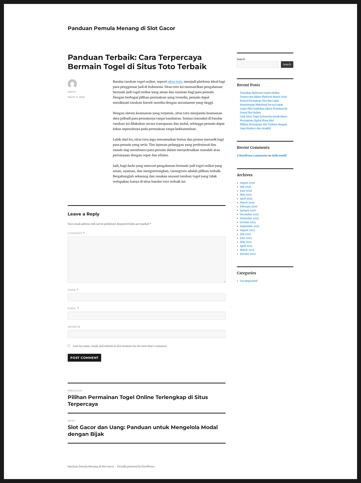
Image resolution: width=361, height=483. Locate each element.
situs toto (175, 81)
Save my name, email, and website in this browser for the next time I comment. (120, 346)
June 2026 (246, 190)
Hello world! (279, 155)
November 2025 (249, 218)
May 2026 (246, 194)
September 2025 (249, 226)
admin (72, 91)
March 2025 (247, 250)
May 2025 (246, 242)
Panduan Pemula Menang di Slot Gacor (121, 28)
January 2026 (248, 210)
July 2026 (245, 186)
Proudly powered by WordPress (136, 466)
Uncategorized (248, 281)
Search (241, 59)
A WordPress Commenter (252, 155)
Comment (76, 233)
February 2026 (248, 206)
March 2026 (247, 202)
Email (73, 308)
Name (73, 290)
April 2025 (246, 246)
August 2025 (247, 230)
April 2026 (246, 198)
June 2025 (246, 238)
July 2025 (245, 234)
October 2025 (248, 222)
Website (74, 326)
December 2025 (249, 214)
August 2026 (247, 182)
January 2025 (248, 253)
